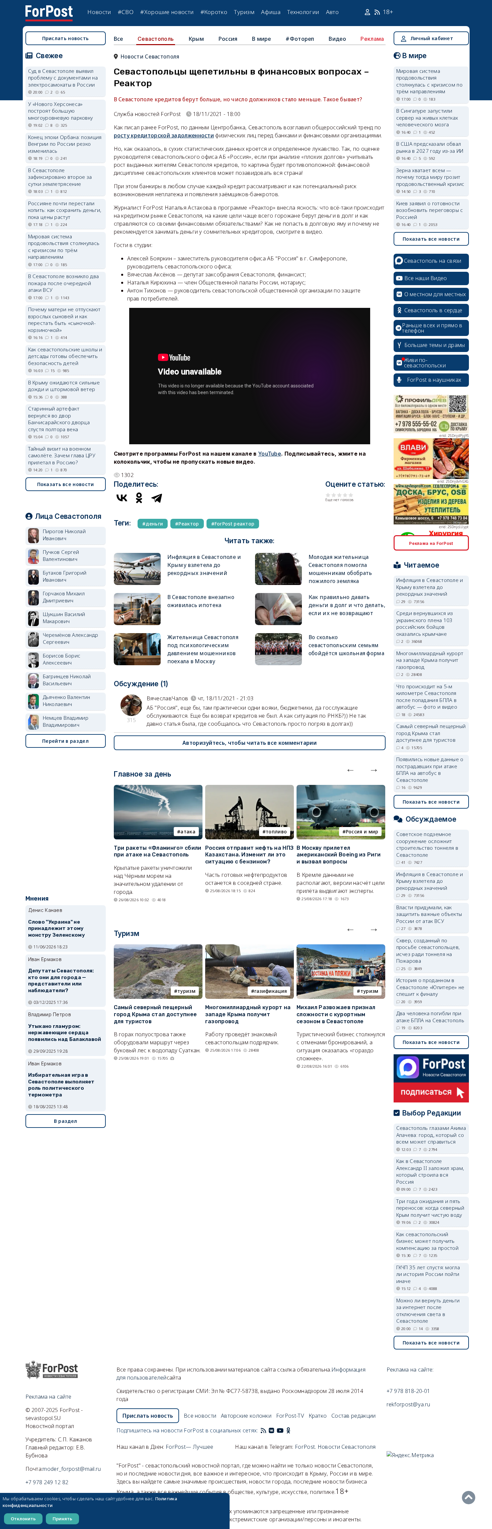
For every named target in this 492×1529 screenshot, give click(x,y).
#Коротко (213, 12)
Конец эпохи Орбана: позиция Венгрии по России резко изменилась (65, 144)
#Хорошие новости (166, 12)
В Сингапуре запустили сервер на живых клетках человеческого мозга (427, 117)
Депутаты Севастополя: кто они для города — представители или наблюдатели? (61, 980)
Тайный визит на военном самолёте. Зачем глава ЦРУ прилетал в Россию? (62, 455)
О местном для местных (435, 294)
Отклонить (23, 1519)
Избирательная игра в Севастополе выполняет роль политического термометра (61, 1085)
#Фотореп (299, 38)
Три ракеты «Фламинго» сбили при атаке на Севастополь (157, 851)
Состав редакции (353, 1415)
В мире (261, 38)
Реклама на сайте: (410, 1369)
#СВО (126, 12)
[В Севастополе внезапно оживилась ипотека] (137, 596)
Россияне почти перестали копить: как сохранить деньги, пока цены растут (64, 210)
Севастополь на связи (433, 260)
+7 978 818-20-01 (408, 1391)
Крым (196, 38)
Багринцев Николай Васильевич (67, 680)
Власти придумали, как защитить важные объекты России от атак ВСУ (429, 914)
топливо (276, 831)
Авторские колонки (246, 1415)
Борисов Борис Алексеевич (62, 659)
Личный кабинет (431, 38)
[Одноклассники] (139, 498)
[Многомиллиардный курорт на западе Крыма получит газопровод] (249, 948)
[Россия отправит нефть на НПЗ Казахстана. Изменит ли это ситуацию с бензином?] (249, 789)
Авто (332, 12)
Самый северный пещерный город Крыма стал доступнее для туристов (155, 1014)
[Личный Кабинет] (368, 12)
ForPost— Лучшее (190, 1446)
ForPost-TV (290, 1415)
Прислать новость (65, 38)
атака (187, 831)
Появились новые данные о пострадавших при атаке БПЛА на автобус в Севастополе (430, 769)
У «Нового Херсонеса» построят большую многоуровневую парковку (60, 111)
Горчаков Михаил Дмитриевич (64, 597)
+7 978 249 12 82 (47, 1482)
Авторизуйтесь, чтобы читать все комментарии (249, 742)
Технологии (303, 12)
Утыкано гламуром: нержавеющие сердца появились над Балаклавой (64, 1033)
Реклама (372, 38)
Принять (62, 1519)
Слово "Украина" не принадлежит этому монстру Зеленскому (56, 928)
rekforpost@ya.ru (408, 1404)
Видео (337, 38)
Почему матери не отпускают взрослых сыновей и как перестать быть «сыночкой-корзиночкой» (64, 319)
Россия (228, 38)
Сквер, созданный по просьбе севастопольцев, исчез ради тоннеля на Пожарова (428, 950)
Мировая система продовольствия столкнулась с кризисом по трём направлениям (64, 246)
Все (118, 38)
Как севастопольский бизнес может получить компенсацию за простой (427, 1241)
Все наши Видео (425, 278)
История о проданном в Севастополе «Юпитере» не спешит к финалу (430, 987)
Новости (99, 12)
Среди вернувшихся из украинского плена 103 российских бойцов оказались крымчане (424, 623)
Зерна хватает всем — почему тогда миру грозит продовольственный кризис (430, 177)
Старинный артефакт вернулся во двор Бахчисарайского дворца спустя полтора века (59, 419)
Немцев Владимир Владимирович (66, 721)
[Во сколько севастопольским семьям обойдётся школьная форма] (278, 636)
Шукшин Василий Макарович (64, 617)
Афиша (270, 12)
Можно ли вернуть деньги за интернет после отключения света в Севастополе (428, 1310)
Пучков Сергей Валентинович (61, 555)
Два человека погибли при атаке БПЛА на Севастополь (430, 1017)
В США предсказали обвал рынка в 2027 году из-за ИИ (430, 147)
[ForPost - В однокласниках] (288, 1430)
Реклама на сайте (48, 1396)
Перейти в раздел (65, 741)
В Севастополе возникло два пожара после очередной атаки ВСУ (63, 283)
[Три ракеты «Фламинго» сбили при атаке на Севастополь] (158, 789)
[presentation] (350, 768)
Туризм (244, 12)
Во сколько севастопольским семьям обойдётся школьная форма (346, 645)
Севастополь (156, 38)
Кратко (318, 1415)
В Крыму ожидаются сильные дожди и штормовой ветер (64, 386)
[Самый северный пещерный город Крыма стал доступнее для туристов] (158, 948)
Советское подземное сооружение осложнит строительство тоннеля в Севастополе (427, 844)
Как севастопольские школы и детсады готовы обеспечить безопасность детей (65, 356)
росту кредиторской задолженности (164, 135)
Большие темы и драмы (434, 345)
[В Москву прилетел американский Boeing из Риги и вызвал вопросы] (341, 789)
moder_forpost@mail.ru (72, 1469)
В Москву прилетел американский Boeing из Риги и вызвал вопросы (339, 855)
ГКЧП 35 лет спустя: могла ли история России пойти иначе (428, 1274)
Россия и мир (362, 831)
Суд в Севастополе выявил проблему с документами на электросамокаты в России (63, 78)
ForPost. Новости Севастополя (335, 1446)
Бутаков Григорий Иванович (65, 576)
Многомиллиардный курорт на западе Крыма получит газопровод (248, 1014)
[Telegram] (157, 498)
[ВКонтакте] (122, 498)
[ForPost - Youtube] (280, 1430)
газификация (270, 991)
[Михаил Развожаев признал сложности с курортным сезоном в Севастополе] (341, 948)
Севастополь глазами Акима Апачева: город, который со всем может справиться (431, 1135)
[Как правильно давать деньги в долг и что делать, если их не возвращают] (278, 596)
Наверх (470, 1498)
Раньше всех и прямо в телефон (432, 328)
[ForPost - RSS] (263, 1430)
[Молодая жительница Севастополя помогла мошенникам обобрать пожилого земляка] (278, 556)
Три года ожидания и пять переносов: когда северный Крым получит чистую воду (430, 1208)
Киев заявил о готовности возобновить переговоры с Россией (429, 210)
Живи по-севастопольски (425, 362)
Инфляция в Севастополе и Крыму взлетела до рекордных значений (204, 565)
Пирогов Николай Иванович (64, 535)
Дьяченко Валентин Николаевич (66, 700)
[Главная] (49, 9)
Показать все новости (65, 484)
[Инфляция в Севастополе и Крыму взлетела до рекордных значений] (137, 556)
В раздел (65, 1121)
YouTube (269, 453)
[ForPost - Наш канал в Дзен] (293, 1430)
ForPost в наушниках (434, 380)
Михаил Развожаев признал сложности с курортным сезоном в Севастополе (336, 1014)
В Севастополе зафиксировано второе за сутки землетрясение (60, 177)
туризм (186, 991)
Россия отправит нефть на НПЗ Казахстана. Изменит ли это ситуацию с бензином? (249, 855)
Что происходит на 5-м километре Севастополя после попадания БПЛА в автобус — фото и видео (427, 696)
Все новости (200, 1415)
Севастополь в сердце (433, 310)
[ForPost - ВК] (271, 1430)
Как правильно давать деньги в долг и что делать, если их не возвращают (347, 605)
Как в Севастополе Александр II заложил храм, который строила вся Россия (430, 1171)
